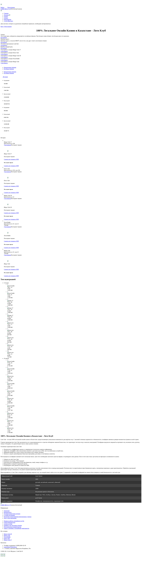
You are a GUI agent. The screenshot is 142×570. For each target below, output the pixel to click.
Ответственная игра (9, 522)
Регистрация (11, 7)
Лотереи (6, 15)
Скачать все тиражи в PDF (11, 159)
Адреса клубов (8, 524)
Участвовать (4, 51)
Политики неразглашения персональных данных (17, 516)
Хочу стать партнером (10, 518)
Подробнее (4, 37)
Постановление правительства (12, 527)
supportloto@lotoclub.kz (10, 547)
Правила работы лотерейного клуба (14, 521)
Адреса (6, 18)
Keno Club (7, 538)
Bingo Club (7, 535)
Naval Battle (7, 537)
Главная (6, 13)
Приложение (7, 19)
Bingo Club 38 (8, 534)
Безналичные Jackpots (10, 67)
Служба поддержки (9, 515)
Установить (4, 45)
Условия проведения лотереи (12, 513)
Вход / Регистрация (6, 26)
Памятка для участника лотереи (13, 525)
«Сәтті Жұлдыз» (8, 21)
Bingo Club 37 (8, 540)
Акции (6, 16)
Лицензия (6, 510)
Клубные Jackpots (9, 69)
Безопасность (7, 512)
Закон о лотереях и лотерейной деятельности (16, 528)
